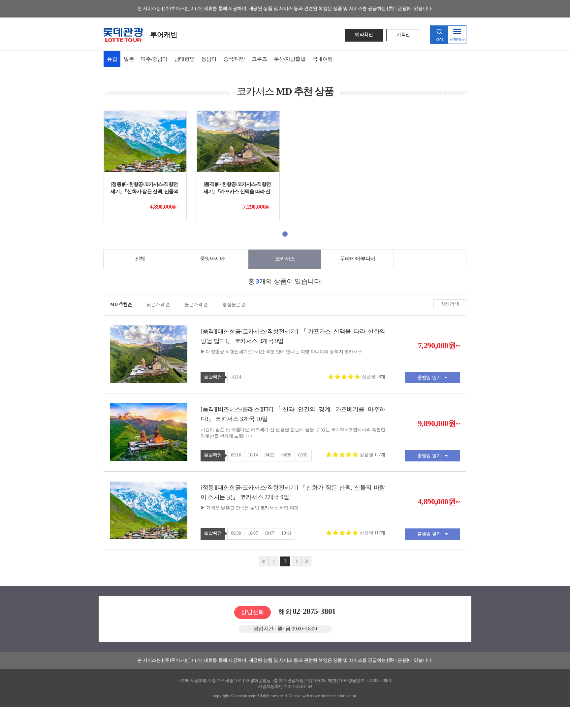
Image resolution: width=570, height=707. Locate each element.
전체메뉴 (457, 39)
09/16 (236, 455)
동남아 (209, 59)
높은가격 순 (196, 304)
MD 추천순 (121, 304)
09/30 (236, 533)
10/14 (236, 377)
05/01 (303, 455)
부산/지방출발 (290, 59)
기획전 (403, 34)
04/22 (269, 455)
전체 (140, 258)
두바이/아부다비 (357, 258)
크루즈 (259, 59)
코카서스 (285, 258)
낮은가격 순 (158, 304)
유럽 (112, 59)
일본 (129, 59)
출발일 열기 (429, 377)
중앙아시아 (212, 258)
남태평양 (184, 59)
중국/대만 (234, 59)
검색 (439, 39)
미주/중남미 (154, 59)
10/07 (253, 533)
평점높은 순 (234, 304)
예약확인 (364, 34)
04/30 (286, 455)
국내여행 (322, 59)
